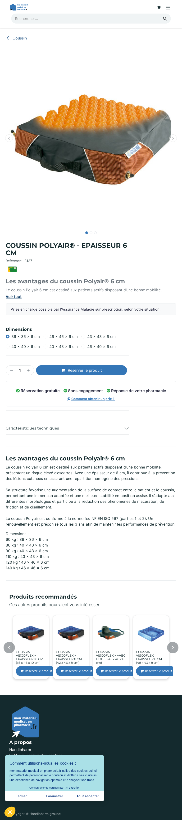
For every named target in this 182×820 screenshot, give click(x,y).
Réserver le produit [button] (84, 370)
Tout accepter (88, 796)
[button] (9, 138)
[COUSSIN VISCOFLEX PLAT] (31, 633)
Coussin (19, 38)
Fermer (21, 796)
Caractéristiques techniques (32, 428)
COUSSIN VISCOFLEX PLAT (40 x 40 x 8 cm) (29, 655)
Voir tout (14, 296)
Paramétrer (54, 796)
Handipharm (20, 749)
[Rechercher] (165, 19)
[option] (91, 647)
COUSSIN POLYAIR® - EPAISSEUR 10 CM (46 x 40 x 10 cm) (69, 657)
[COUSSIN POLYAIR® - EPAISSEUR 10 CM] (71, 633)
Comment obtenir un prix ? (93, 399)
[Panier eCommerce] (158, 7)
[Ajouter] (29, 370)
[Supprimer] (10, 370)
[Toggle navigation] (168, 7)
